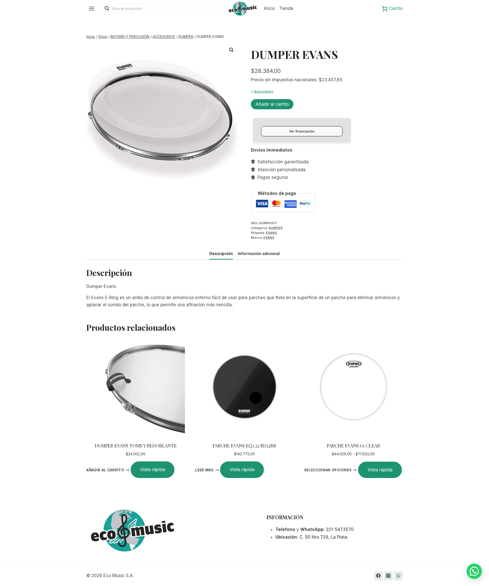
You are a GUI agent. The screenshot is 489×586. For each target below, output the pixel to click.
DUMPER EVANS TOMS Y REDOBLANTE (136, 446)
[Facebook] (378, 575)
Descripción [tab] (221, 253)
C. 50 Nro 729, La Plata (323, 537)
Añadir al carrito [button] (105, 470)
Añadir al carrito (272, 104)
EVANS (271, 233)
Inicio (269, 8)
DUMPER (275, 228)
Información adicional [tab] (259, 253)
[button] (231, 50)
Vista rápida (152, 469)
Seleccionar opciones (328, 470)
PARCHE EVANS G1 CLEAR (353, 446)
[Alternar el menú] (91, 8)
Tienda (286, 8)
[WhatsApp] (398, 575)
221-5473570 (340, 529)
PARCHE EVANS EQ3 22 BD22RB (244, 446)
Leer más (204, 470)
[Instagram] (388, 575)
